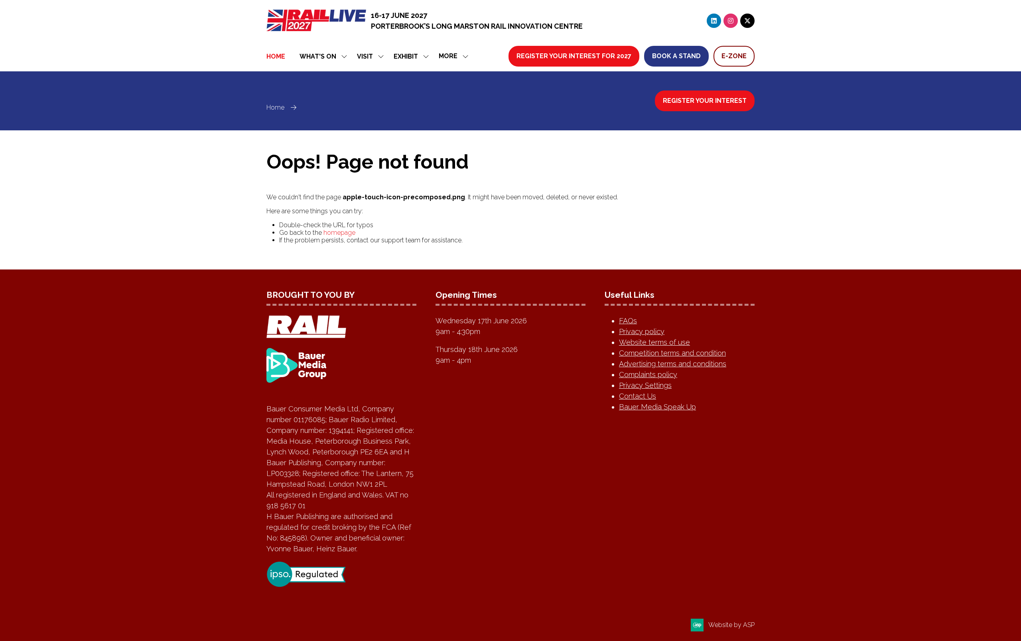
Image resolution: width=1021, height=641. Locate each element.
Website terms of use (654, 342)
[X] (747, 21)
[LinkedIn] (714, 21)
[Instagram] (730, 21)
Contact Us (637, 396)
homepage (339, 232)
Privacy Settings (645, 385)
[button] (451, 56)
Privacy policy (641, 331)
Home (275, 56)
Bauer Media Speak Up (657, 407)
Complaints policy (648, 374)
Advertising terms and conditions (672, 364)
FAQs (628, 321)
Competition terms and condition (672, 353)
